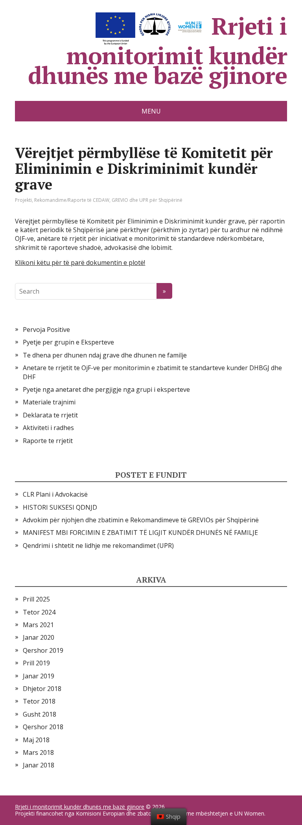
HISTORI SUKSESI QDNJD (60, 507)
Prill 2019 (36, 663)
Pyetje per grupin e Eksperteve (68, 342)
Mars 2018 (38, 752)
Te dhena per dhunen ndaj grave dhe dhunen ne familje (105, 355)
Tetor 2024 (39, 612)
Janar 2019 (38, 676)
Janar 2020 (38, 637)
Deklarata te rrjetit (50, 415)
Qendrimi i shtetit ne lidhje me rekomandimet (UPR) (98, 545)
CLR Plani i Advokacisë (55, 494)
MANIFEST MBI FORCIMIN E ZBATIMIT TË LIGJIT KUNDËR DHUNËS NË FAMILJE (140, 532)
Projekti (23, 200)
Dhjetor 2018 (42, 688)
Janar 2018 (38, 765)
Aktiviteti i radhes (48, 427)
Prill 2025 (36, 599)
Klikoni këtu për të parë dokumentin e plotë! (80, 262)
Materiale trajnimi (49, 402)
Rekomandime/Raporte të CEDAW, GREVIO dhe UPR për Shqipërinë (108, 200)
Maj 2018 (36, 740)
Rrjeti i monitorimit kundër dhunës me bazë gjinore (157, 48)
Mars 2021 (38, 624)
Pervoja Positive (46, 329)
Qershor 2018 (43, 727)
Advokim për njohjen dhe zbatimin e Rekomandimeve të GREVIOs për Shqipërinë (141, 520)
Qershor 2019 (43, 650)
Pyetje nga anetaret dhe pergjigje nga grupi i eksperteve (106, 389)
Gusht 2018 (39, 714)
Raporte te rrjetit (48, 440)
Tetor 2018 (39, 701)
